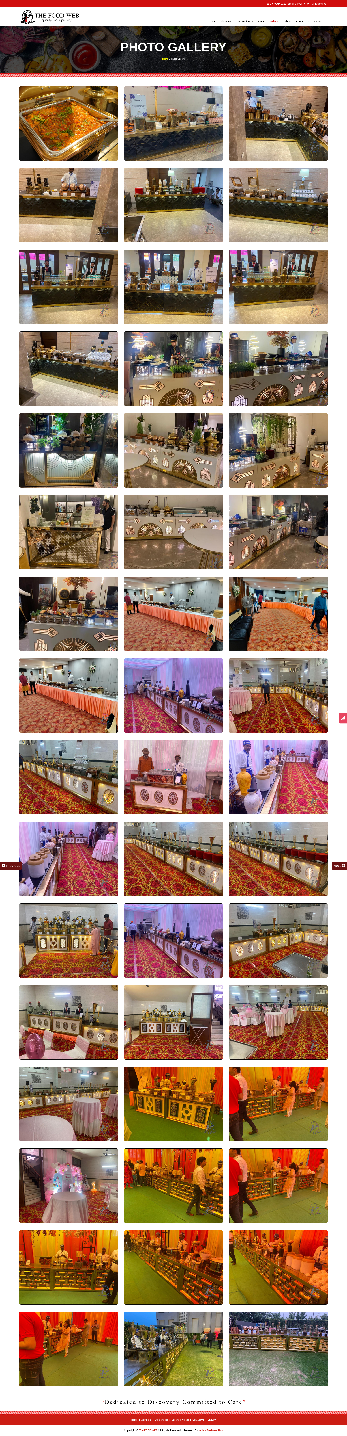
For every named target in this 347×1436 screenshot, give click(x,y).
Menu (261, 21)
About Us (226, 21)
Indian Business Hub (210, 1430)
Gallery (274, 21)
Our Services (244, 21)
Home (212, 21)
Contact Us (302, 21)
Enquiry (318, 21)
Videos (287, 21)
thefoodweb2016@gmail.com (286, 3)
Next (337, 865)
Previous (12, 865)
